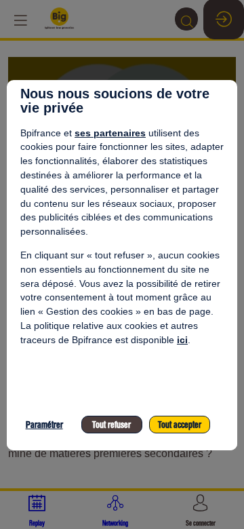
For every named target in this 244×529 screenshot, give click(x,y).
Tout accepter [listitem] (179, 425)
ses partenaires (110, 133)
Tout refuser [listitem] (111, 425)
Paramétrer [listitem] (44, 425)
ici (182, 339)
